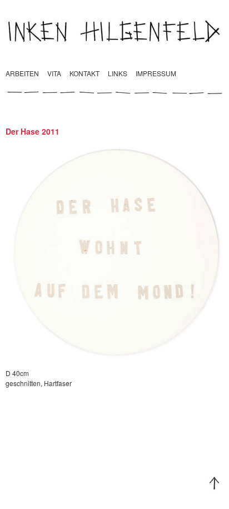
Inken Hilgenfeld (114, 31)
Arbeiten (22, 73)
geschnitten (23, 383)
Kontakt (84, 73)
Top (214, 483)
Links (117, 73)
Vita (54, 73)
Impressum (156, 73)
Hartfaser (58, 383)
